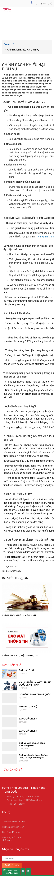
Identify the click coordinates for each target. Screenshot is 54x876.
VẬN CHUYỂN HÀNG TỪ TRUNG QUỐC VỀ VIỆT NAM (35, 683)
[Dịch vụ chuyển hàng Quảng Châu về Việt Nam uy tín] (9, 759)
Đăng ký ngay (12, 865)
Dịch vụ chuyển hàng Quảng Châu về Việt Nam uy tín (33, 756)
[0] (29, 3)
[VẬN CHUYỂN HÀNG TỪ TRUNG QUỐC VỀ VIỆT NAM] (9, 686)
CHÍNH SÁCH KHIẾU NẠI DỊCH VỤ (19, 615)
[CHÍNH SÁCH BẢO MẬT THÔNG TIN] (27, 638)
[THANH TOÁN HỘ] (9, 710)
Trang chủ (9, 44)
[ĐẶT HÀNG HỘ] (9, 674)
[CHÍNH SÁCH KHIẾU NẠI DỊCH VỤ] (27, 597)
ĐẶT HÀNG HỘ (26, 670)
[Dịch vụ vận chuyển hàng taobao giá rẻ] (9, 746)
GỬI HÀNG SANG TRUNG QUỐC (35, 694)
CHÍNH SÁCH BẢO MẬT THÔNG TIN (20, 655)
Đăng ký (48, 3)
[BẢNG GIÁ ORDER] (9, 722)
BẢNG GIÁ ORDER (28, 718)
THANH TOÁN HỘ (28, 706)
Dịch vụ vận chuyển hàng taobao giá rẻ (32, 744)
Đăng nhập (37, 3)
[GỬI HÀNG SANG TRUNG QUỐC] (9, 698)
